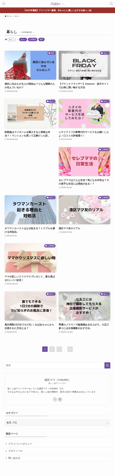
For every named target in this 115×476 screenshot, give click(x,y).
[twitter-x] (55, 399)
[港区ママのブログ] (57, 3)
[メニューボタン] (3, 3)
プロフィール (15, 451)
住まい (23, 39)
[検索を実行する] (107, 365)
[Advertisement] (30, 159)
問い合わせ (14, 458)
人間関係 (32, 39)
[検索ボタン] (111, 3)
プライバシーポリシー (20, 444)
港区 (41, 39)
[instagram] (60, 399)
